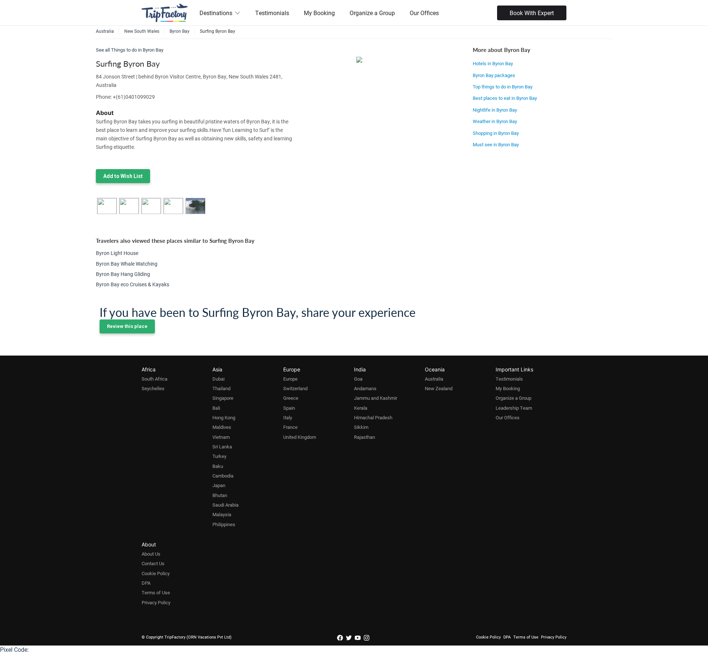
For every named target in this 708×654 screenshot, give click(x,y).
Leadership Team (514, 408)
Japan (218, 485)
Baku (217, 466)
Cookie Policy (156, 573)
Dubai (218, 378)
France (290, 427)
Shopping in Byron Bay (496, 133)
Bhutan (219, 495)
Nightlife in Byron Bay (495, 109)
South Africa (154, 378)
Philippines (223, 524)
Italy (287, 417)
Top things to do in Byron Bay (502, 86)
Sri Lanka (222, 446)
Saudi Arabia (225, 504)
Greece (290, 398)
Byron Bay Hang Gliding (123, 273)
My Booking (319, 13)
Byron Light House (117, 252)
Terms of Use (156, 592)
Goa (358, 378)
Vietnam (221, 437)
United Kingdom (299, 437)
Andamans (365, 388)
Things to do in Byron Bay (137, 49)
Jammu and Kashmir (375, 398)
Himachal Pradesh (373, 417)
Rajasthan (364, 437)
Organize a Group (372, 13)
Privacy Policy (156, 602)
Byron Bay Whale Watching (126, 263)
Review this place (127, 326)
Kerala (360, 408)
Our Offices (424, 13)
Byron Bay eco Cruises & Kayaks (132, 284)
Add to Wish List (123, 176)
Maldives (221, 427)
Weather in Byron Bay (495, 121)
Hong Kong (223, 417)
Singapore (222, 398)
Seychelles (153, 388)
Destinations (215, 13)
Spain (289, 408)
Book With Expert (532, 13)
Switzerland (295, 388)
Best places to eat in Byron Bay (505, 98)
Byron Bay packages (494, 75)
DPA (146, 583)
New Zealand (438, 388)
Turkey (219, 456)
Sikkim (361, 427)
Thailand (221, 388)
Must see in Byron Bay (496, 144)
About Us (151, 553)
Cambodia (222, 475)
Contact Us (153, 563)
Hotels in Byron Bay (493, 63)
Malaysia (221, 514)
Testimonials (272, 13)
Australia (434, 378)
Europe (290, 378)
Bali (216, 408)
